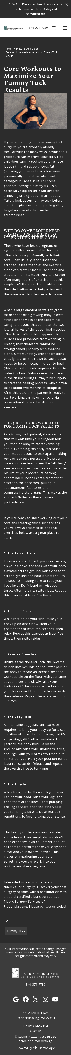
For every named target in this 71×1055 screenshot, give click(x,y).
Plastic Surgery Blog (27, 48)
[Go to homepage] (11, 28)
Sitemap (35, 1030)
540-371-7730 (38, 27)
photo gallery (53, 205)
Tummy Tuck (16, 931)
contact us (48, 906)
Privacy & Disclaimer (35, 1025)
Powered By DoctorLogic (36, 1048)
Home (8, 48)
